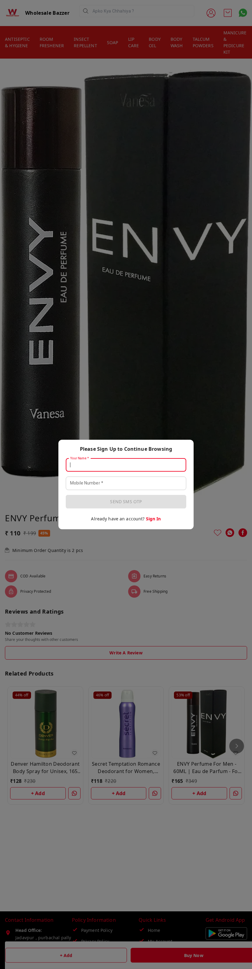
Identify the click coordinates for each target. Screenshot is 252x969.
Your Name (79, 458)
